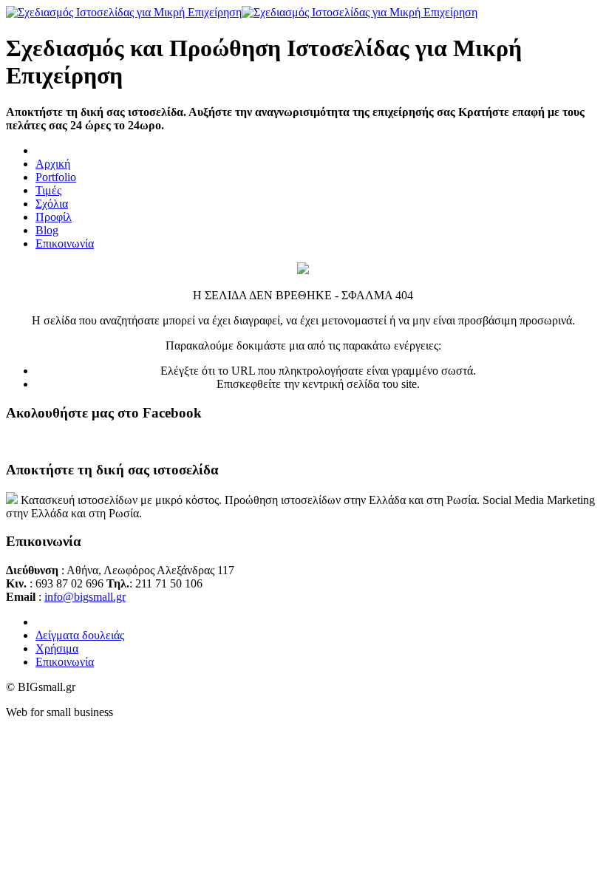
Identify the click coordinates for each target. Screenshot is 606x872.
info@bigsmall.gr (85, 596)
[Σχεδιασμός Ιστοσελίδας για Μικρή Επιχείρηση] (241, 12)
